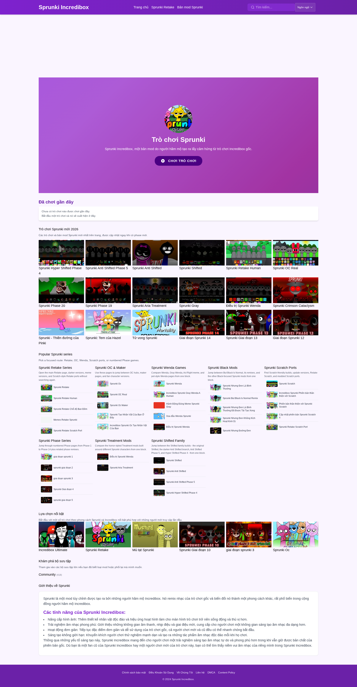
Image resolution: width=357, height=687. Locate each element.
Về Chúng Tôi (185, 672)
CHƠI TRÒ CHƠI (182, 161)
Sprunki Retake (162, 7)
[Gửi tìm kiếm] (253, 7)
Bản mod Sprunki (190, 7)
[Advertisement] (178, 46)
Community (50, 574)
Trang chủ (141, 7)
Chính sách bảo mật (134, 672)
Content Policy (226, 672)
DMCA (211, 672)
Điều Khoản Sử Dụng (161, 672)
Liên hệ (200, 672)
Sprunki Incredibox (64, 7)
